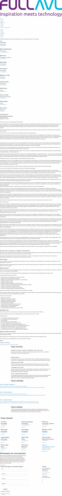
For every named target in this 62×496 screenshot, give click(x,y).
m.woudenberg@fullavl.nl (4, 52)
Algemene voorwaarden (6, 493)
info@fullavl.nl (2, 111)
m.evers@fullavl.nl (3, 58)
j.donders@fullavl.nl (3, 84)
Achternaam (3, 473)
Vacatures (4, 494)
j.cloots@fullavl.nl (3, 45)
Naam (3, 468)
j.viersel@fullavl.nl (3, 97)
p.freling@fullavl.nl (3, 91)
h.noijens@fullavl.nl (3, 71)
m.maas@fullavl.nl (3, 65)
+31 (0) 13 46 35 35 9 (45, 472)
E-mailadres (3, 478)
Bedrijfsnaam (4, 483)
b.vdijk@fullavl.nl (3, 78)
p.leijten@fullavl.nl (3, 104)
